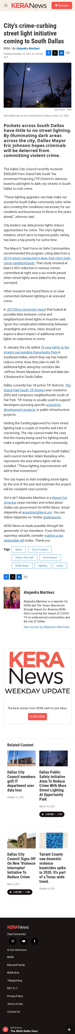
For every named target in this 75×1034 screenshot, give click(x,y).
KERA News (22, 565)
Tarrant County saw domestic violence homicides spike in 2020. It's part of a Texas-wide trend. (52, 868)
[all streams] (70, 1029)
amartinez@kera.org (37, 512)
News (18, 549)
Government (50, 557)
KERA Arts (13, 972)
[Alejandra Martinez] (12, 598)
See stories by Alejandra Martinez (47, 627)
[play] (5, 1029)
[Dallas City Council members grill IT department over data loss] (21, 758)
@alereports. (52, 517)
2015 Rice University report (26, 309)
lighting (42, 565)
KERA (10, 957)
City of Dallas (40, 549)
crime (60, 565)
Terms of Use (15, 1004)
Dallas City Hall (24, 557)
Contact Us (13, 1011)
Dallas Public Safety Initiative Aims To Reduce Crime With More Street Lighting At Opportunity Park (52, 786)
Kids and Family (16, 965)
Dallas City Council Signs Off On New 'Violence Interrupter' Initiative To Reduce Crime (21, 865)
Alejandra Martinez (28, 48)
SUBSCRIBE (37, 716)
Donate (63, 5)
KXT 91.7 (12, 988)
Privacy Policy (15, 996)
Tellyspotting (14, 980)
